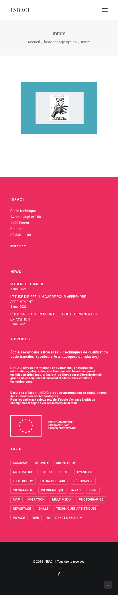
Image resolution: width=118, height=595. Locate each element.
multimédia (61, 499)
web (35, 518)
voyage (19, 518)
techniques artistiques (76, 509)
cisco (47, 472)
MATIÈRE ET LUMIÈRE (27, 284)
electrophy (23, 481)
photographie (91, 499)
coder (64, 472)
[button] (105, 10)
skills (43, 509)
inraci (76, 490)
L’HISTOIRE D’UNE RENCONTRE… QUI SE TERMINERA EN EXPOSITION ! (54, 316)
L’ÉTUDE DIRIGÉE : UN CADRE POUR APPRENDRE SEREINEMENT (48, 299)
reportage (22, 509)
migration (36, 499)
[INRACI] (20, 10)
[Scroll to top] (108, 585)
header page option (60, 42)
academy (20, 463)
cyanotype (86, 472)
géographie (83, 481)
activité (42, 463)
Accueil (33, 42)
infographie (23, 490)
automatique (24, 472)
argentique (66, 463)
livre (93, 490)
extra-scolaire (53, 481)
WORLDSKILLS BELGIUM (64, 518)
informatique (52, 490)
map (16, 499)
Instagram (18, 246)
